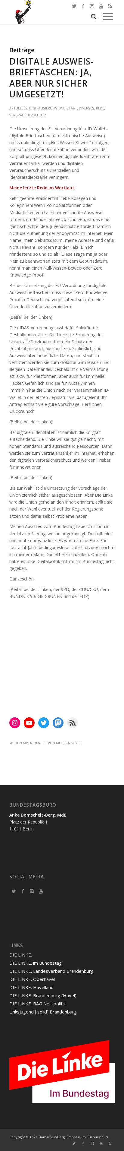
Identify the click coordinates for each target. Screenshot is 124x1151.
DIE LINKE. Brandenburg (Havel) (42, 995)
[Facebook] (22, 891)
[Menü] (105, 17)
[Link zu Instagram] (92, 1143)
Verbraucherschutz (27, 115)
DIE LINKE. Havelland (31, 987)
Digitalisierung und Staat (53, 108)
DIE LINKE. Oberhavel (32, 979)
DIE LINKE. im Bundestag (35, 963)
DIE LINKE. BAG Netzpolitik (37, 1004)
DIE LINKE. (20, 955)
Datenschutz (98, 1137)
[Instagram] (31, 891)
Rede (100, 108)
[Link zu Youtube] (101, 1143)
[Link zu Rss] (110, 1143)
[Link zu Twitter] (74, 6)
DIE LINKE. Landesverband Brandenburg (51, 971)
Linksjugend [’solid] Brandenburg (43, 1012)
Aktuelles (18, 108)
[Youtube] (40, 891)
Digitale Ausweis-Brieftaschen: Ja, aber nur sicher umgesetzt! (51, 77)
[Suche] (91, 17)
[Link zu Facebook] (83, 6)
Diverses (86, 108)
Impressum (76, 1137)
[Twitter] (13, 891)
